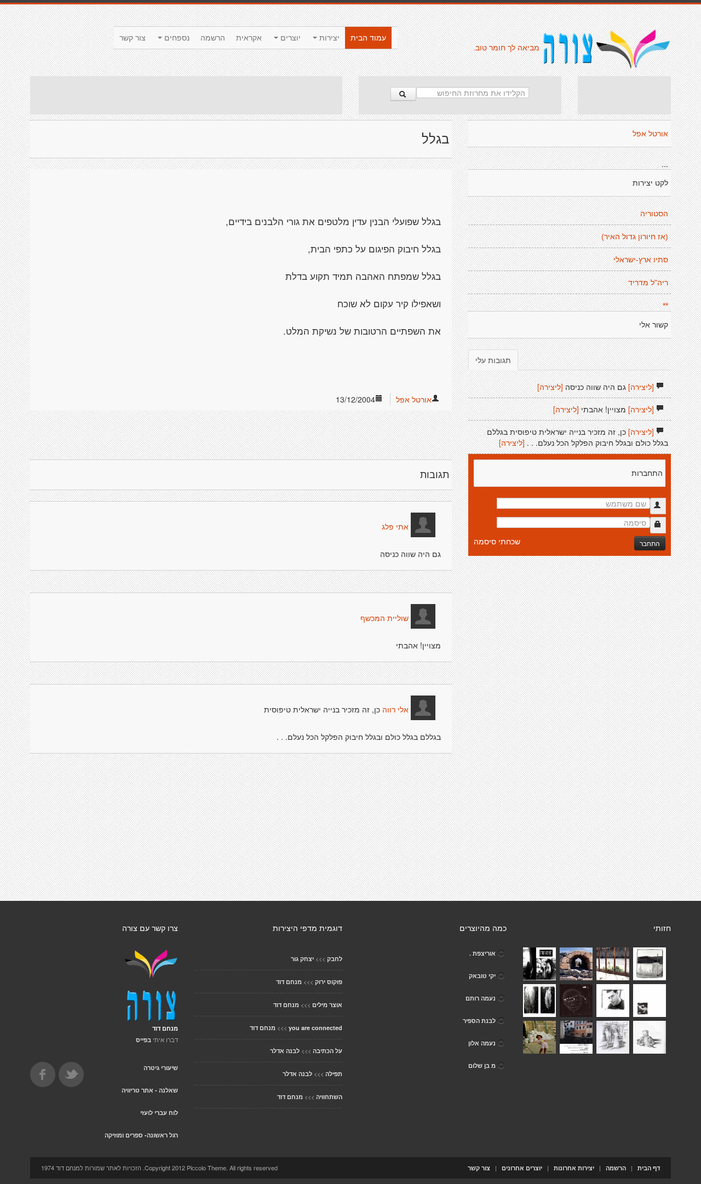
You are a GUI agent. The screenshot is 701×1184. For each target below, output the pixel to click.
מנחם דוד (289, 982)
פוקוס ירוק (328, 982)
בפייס (143, 1040)
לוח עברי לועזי (159, 1112)
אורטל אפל (414, 399)
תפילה (333, 1074)
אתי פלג (395, 526)
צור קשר (132, 37)
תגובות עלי (493, 359)
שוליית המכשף (384, 618)
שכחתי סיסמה (497, 541)
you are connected (315, 1028)
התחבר (650, 543)
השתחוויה (329, 1097)
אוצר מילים (327, 1005)
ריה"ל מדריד (648, 282)
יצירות (328, 37)
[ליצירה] (641, 386)
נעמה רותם (481, 998)
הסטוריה (654, 213)
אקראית (249, 37)
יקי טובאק (482, 976)
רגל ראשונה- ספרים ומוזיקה (141, 1135)
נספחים (175, 37)
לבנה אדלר (285, 1051)
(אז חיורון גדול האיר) (634, 236)
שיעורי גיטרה (160, 1068)
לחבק (334, 959)
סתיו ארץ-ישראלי (640, 259)
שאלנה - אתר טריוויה (150, 1090)
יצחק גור (302, 959)
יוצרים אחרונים (522, 1168)
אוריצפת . (482, 953)
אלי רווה (395, 709)
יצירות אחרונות (574, 1168)
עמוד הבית (368, 37)
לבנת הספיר (479, 1020)
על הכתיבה (327, 1051)
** (665, 305)
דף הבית (648, 1168)
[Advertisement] (186, 95)
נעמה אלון (482, 1043)
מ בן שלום (482, 1065)
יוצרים (289, 37)
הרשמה (212, 37)
